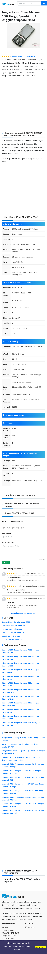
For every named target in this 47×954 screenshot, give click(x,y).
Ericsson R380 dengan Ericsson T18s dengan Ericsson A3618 (20, 671)
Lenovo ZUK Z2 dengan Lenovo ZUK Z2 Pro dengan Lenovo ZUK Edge (23, 805)
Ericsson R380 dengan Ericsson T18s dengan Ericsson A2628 (20, 697)
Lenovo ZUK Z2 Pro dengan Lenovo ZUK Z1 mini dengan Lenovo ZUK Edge (22, 758)
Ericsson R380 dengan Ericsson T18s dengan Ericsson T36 (20, 677)
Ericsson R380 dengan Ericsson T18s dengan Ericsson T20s (20, 710)
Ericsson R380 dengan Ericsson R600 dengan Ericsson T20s (20, 651)
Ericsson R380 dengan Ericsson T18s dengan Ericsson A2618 (20, 690)
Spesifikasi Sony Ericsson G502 (14, 625)
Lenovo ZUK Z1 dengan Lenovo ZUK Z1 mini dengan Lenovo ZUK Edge (23, 785)
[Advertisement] (23, 102)
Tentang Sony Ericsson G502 (14, 629)
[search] (44, 3)
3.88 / (18, 56)
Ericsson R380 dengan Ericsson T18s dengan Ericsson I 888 (20, 664)
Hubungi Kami (8, 938)
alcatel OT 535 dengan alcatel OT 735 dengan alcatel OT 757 (21, 745)
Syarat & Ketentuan (10, 933)
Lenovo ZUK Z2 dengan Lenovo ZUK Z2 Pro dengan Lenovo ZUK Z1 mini (23, 811)
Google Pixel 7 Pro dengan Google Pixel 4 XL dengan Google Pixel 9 (23, 752)
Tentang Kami (8, 930)
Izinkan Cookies (40, 947)
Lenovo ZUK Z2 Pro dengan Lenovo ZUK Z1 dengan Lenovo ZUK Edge (23, 765)
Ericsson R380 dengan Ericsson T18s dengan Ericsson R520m (20, 704)
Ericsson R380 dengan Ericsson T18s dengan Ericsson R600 (20, 717)
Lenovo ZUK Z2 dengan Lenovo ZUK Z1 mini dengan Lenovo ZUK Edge (23, 791)
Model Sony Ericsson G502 (13, 636)
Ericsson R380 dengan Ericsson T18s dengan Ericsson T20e (20, 657)
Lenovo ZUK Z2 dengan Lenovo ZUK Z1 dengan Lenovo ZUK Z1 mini (21, 771)
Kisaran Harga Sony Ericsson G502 (16, 622)
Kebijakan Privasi (9, 935)
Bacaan (5, 928)
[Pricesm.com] (8, 4)
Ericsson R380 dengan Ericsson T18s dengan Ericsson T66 (20, 684)
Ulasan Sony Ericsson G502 (13, 640)
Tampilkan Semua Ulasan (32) (23, 613)
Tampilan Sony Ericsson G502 (14, 632)
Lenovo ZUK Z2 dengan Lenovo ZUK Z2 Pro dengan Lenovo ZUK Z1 (23, 778)
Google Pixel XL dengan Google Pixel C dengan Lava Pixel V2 (23, 738)
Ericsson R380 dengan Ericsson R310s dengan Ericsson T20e (21, 724)
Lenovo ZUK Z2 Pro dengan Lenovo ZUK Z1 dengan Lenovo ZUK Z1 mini (23, 798)
